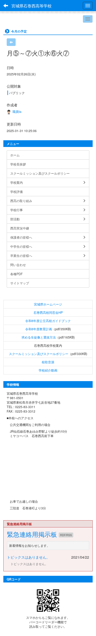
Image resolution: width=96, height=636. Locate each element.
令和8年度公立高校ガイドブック (48, 320)
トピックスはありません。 (28, 557)
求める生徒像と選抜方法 (38, 337)
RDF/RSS (66, 535)
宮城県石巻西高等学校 (31, 5)
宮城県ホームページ (48, 304)
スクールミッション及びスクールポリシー (38, 353)
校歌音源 (48, 362)
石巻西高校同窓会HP (48, 312)
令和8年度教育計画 (38, 329)
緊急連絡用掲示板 (33, 534)
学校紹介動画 (48, 370)
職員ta (16, 111)
